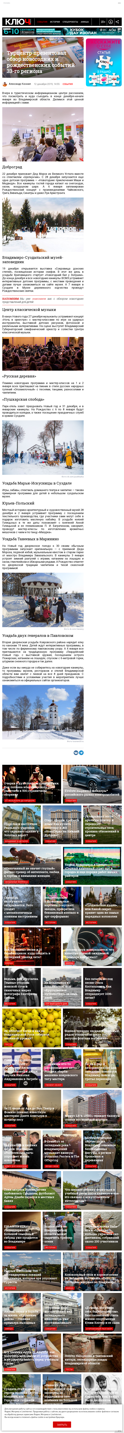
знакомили (39, 298)
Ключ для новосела (16, 1166)
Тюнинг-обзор (54, 1085)
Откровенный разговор (99, 1329)
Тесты (8, 1044)
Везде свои (52, 1166)
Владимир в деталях (16, 841)
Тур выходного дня (56, 1004)
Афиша (85, 21)
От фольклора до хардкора (19, 800)
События (42, 21)
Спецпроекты (70, 21)
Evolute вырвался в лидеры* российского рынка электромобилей (92, 784)
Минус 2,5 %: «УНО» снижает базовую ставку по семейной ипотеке (92, 1109)
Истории (55, 21)
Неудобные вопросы (16, 882)
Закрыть (62, 1424)
